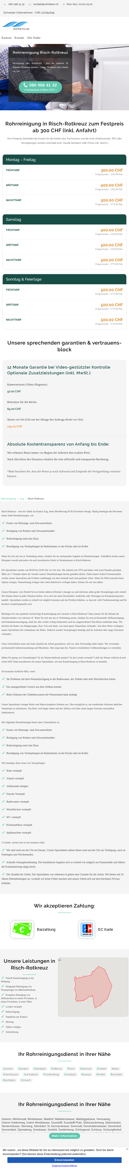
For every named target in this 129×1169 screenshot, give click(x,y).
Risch (71, 1068)
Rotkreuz (56, 1068)
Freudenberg (51, 1074)
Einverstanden (64, 1160)
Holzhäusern (10, 1074)
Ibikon (115, 1068)
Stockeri (23, 1068)
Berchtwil (116, 1074)
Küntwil (101, 1068)
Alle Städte (33, 37)
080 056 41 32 (16, 4)
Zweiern (8, 1068)
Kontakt (19, 37)
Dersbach (70, 1074)
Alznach (26, 1080)
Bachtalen (9, 1080)
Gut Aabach (31, 1074)
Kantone (7, 37)
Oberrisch (86, 1068)
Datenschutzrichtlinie (64, 1165)
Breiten (100, 1074)
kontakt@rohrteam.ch (45, 4)
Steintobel (40, 1068)
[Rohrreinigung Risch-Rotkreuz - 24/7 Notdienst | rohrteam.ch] (17, 25)
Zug (22, 498)
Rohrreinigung (8, 498)
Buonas (86, 1074)
